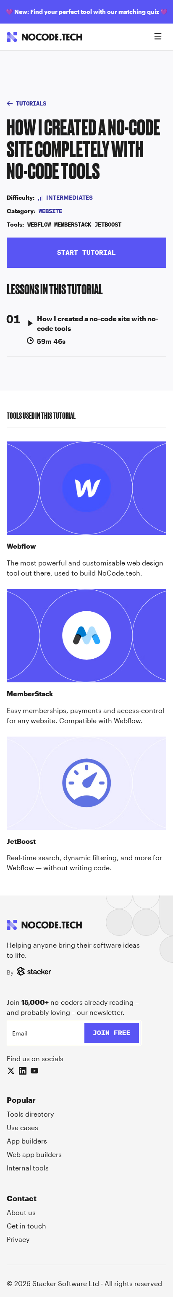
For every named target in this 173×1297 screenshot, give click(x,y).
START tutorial (86, 252)
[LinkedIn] (22, 1071)
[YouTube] (34, 1071)
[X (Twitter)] (11, 1071)
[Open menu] (158, 37)
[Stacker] (35, 972)
